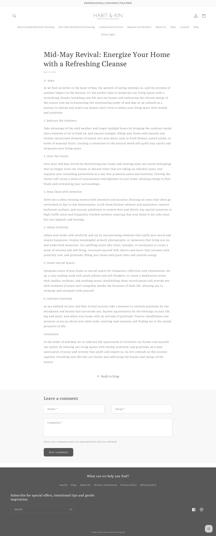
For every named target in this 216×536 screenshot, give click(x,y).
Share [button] (51, 80)
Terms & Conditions (105, 484)
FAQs (74, 484)
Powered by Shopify (116, 532)
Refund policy (148, 484)
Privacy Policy (128, 484)
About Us (85, 484)
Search (64, 484)
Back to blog (110, 376)
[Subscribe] (70, 509)
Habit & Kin (102, 532)
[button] (14, 16)
